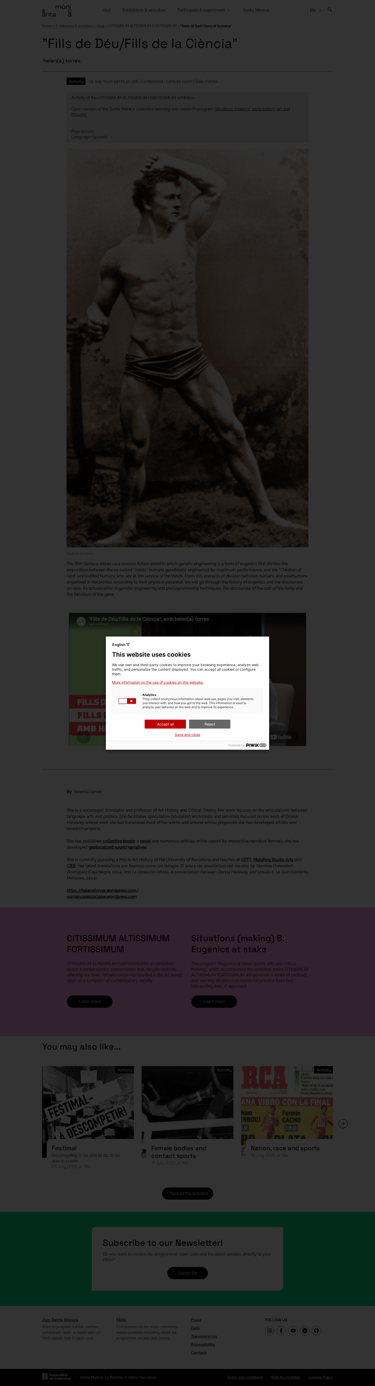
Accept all (165, 724)
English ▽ (121, 644)
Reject (210, 724)
